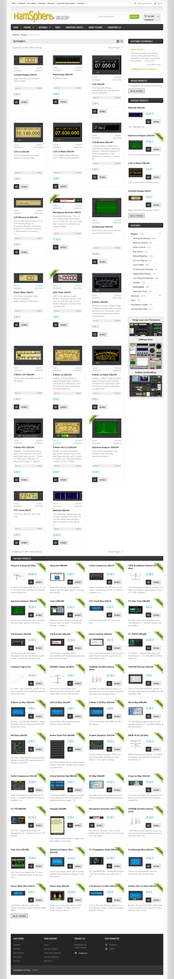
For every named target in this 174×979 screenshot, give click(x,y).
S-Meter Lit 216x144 (62, 375)
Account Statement (51, 957)
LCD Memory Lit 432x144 (25, 217)
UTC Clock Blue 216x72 (100, 601)
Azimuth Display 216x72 (25, 75)
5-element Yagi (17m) (20, 667)
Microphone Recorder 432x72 (67, 212)
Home (15, 27)
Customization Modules (143, 269)
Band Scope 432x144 (63, 74)
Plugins (26, 28)
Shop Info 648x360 (58, 566)
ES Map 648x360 (97, 776)
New (13, 3)
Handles (136, 282)
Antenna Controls (140, 243)
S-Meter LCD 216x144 (24, 375)
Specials (41, 3)
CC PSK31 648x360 (137, 634)
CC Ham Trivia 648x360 (139, 601)
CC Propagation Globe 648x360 (104, 850)
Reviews (51, 3)
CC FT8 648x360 (18, 809)
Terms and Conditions (52, 953)
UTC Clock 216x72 (22, 510)
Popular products (139, 100)
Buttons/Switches (140, 256)
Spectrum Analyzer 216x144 (105, 447)
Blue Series (138, 252)
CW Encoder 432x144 (60, 634)
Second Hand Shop (139, 309)
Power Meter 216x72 (23, 292)
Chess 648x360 (57, 601)
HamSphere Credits (74, 27)
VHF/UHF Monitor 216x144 (140, 667)
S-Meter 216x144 (100, 302)
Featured (21, 3)
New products (18, 953)
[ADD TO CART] (148, 121)
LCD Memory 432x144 (102, 142)
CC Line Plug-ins (140, 260)
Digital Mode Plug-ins (142, 274)
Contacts (80, 3)
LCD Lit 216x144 (21, 152)
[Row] (121, 41)
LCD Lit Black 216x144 (63, 151)
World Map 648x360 (137, 702)
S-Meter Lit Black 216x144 (104, 375)
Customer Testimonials (66, 3)
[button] (134, 17)
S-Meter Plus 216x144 (24, 447)
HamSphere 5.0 (114, 27)
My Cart (151, 16)
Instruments (34, 35)
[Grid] (118, 41)
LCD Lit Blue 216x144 (60, 702)
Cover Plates (138, 265)
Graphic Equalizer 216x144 (101, 735)
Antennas (41, 28)
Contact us (83, 953)
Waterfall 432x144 (61, 510)
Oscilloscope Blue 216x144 (141, 850)
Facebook (113, 945)
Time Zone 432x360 (20, 850)
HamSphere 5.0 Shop (21, 970)
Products (22, 558)
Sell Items (48, 961)
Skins (57, 27)
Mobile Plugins (95, 27)
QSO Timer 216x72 (62, 292)
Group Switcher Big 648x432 (63, 776)
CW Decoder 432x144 (21, 634)
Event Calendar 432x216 (100, 634)
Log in (46, 945)
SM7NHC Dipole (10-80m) (62, 667)
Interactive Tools (140, 291)
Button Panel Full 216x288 (62, 735)
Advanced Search (51, 949)
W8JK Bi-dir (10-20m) (138, 735)
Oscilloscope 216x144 (102, 227)
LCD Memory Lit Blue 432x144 (103, 886)
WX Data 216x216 (19, 735)
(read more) (149, 70)
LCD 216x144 (98, 84)
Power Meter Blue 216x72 (23, 886)
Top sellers (31, 3)
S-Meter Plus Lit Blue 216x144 (142, 886)
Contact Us (79, 938)
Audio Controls (139, 247)
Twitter (111, 949)
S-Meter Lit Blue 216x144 (22, 702)
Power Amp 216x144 (59, 886)
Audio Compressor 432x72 (101, 566)
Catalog (15, 35)
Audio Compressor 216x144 (24, 776)
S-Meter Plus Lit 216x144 (64, 447)
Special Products (139, 80)
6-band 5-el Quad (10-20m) (23, 566)
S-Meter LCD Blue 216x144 (101, 702)
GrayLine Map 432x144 (139, 776)
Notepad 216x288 (58, 809)
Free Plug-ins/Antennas (143, 278)
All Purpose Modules (142, 238)
